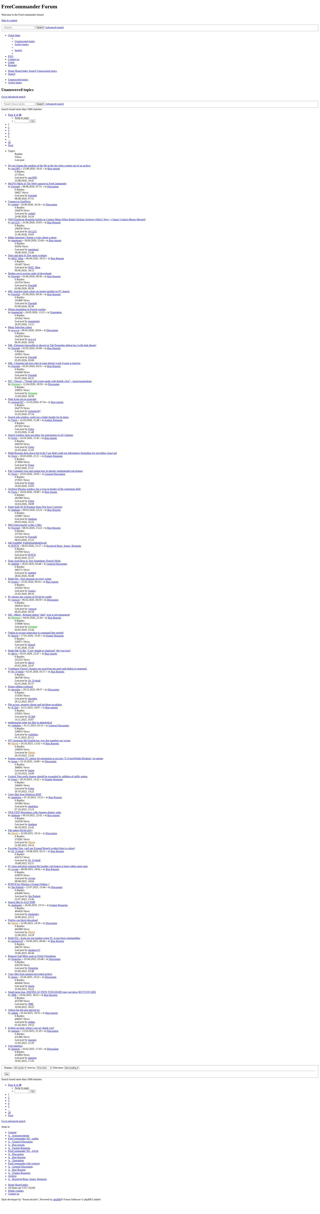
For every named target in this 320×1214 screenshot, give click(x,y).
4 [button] (8, 133)
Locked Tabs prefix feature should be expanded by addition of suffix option (47, 776)
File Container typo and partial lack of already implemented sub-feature (45, 471)
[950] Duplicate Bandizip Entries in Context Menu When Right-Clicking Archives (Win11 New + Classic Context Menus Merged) (77, 219)
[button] (14, 114)
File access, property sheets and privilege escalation (35, 704)
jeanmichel (17, 312)
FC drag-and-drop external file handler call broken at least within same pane (48, 866)
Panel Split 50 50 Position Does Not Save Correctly (35, 507)
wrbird (14, 204)
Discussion (53, 186)
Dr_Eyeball (17, 671)
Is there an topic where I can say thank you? (31, 1028)
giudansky (16, 905)
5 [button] (8, 136)
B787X (15, 545)
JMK (14, 995)
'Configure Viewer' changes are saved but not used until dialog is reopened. (47, 668)
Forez (14, 420)
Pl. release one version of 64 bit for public (30, 596)
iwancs (15, 581)
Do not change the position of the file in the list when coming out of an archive (49, 165)
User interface (15, 1045)
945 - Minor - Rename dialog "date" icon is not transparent (39, 614)
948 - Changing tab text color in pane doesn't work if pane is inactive (44, 363)
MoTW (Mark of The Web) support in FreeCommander (37, 183)
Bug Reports (53, 222)
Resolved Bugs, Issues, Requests (63, 545)
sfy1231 (15, 222)
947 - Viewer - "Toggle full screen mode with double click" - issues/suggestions (50, 381)
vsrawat (15, 599)
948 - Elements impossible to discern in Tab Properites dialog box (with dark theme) (52, 345)
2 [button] (8, 127)
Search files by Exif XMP (21, 902)
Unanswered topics (18, 79)
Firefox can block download (23, 920)
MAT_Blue (17, 258)
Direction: (58, 1067)
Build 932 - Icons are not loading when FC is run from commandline (44, 938)
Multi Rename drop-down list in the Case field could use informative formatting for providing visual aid (62, 453)
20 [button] (9, 142)
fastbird (15, 563)
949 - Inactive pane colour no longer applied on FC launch (39, 291)
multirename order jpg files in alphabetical (30, 722)
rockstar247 (17, 402)
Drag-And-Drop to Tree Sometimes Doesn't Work (34, 560)
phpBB (57, 1199)
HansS (14, 635)
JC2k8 (14, 707)
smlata (14, 1013)
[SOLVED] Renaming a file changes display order (34, 812)
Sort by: (32, 1067)
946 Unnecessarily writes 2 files (25, 524)
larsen (14, 761)
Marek (14, 743)
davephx (15, 689)
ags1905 (15, 168)
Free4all (15, 186)
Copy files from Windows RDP (24, 794)
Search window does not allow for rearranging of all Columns (40, 435)
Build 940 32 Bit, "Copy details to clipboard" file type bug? (39, 650)
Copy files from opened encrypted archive (30, 974)
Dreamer (15, 384)
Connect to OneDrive (19, 201)
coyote (14, 869)
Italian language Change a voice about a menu (32, 237)
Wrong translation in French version (27, 309)
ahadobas (16, 797)
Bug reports (54, 168)
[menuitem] (25, 41)
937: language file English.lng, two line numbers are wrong (39, 740)
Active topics (15, 82)
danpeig (15, 1048)
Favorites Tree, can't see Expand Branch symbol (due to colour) (41, 848)
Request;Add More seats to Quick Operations (32, 956)
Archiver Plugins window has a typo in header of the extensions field (44, 489)
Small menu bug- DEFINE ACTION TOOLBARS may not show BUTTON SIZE (52, 992)
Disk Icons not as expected (22, 399)
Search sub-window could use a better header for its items (38, 417)
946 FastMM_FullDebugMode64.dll (27, 542)
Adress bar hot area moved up (24, 1010)
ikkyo (14, 653)
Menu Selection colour (20, 327)
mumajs (15, 1031)
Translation (56, 312)
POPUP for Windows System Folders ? (28, 884)
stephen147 (17, 941)
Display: (9, 1067)
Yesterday (16, 959)
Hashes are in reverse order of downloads (30, 273)
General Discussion (55, 474)
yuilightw (16, 725)
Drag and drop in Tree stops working (27, 255)
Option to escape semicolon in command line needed (35, 632)
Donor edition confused (20, 686)
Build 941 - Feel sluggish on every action (29, 578)
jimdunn (15, 510)
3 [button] (8, 130)
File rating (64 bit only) (20, 830)
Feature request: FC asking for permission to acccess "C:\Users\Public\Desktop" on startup (55, 758)
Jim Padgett (17, 887)
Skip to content (9, 20)
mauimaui (16, 240)
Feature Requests (53, 420)
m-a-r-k (15, 330)
